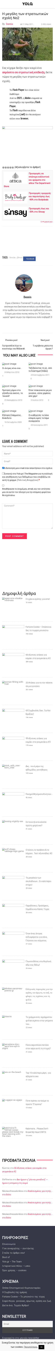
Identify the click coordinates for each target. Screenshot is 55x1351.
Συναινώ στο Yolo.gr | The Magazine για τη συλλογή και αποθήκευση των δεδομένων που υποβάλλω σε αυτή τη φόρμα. (27, 477)
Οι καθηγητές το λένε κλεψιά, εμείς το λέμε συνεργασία (39, 418)
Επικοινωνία (8, 1244)
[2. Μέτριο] (6, 167)
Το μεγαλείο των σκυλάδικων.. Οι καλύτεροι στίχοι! (38, 881)
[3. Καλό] (8, 167)
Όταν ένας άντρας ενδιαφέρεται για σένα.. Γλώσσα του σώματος (37, 937)
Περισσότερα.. (31, 1347)
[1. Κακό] (3, 167)
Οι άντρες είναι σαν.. (11, 368)
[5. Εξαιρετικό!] (13, 167)
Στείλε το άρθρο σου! (13, 1252)
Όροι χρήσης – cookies (14, 1270)
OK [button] (41, 1347)
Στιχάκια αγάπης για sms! (38, 599)
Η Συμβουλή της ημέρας (14, 1292)
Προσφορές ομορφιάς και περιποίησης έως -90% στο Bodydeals (40, 196)
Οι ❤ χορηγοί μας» (47, 222)
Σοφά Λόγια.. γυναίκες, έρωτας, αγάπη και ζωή (26, 1301)
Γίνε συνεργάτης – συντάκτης (18, 1248)
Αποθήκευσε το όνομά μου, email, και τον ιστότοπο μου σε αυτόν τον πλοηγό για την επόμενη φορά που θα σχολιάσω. (26, 492)
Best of (6, 1257)
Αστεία (12, 257)
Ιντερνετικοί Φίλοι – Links (16, 1266)
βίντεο (19, 257)
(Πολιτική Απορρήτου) (27, 480)
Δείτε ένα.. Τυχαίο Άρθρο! (15, 1305)
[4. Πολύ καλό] (10, 167)
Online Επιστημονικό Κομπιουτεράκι (21, 1287)
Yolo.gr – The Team (12, 1261)
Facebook (30, 259)
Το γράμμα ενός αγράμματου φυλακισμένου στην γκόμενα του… (39, 1020)
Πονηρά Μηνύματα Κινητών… (39, 794)
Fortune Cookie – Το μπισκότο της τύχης (23, 1296)
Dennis (9, 24)
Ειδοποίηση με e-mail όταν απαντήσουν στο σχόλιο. (28, 468)
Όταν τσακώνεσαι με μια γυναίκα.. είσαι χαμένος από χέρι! (40, 393)
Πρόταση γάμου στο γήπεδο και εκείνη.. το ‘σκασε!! (12, 393)
